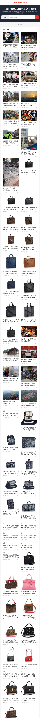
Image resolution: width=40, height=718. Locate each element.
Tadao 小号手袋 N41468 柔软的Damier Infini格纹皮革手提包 (11, 341)
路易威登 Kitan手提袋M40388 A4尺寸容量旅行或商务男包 (29, 228)
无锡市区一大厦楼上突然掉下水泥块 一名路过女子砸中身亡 (10, 189)
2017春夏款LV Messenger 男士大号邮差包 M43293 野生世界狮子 (29, 493)
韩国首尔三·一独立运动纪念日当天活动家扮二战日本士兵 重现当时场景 (28, 123)
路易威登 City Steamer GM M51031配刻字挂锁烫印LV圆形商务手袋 (29, 568)
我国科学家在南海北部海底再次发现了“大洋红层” (28, 84)
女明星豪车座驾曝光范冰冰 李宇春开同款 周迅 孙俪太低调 (11, 46)
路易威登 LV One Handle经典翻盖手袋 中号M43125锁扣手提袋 (11, 711)
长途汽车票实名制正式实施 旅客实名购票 (28, 360)
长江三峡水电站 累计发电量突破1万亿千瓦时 (28, 104)
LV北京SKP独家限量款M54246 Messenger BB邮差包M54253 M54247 (28, 429)
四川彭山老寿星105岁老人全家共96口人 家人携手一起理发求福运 (29, 384)
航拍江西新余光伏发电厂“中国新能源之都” (10, 402)
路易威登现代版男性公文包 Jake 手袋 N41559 (28, 248)
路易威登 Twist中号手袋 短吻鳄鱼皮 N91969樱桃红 (11, 687)
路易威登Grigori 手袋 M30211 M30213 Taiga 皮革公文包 (11, 272)
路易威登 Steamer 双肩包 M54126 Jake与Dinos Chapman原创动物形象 (11, 449)
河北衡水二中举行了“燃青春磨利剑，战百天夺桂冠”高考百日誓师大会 (10, 414)
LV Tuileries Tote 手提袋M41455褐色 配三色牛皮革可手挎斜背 (11, 641)
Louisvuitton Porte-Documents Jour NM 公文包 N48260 (29, 209)
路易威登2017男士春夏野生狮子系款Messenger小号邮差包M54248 (10, 492)
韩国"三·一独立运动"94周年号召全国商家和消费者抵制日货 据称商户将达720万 (11, 86)
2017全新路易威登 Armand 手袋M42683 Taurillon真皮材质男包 (29, 272)
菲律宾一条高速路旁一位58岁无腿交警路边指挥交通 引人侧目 (29, 64)
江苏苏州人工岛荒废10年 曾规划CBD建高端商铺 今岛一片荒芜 (28, 405)
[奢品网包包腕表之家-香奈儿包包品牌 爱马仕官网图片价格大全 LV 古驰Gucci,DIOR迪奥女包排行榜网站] (20, 2)
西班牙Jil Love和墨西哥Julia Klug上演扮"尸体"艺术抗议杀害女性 (11, 556)
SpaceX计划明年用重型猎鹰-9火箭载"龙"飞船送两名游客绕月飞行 (11, 527)
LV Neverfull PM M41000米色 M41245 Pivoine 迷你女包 (11, 592)
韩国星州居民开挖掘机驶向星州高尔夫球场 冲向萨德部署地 (10, 142)
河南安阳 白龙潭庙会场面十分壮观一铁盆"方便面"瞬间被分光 (11, 536)
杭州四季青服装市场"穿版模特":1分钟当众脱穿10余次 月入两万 (28, 527)
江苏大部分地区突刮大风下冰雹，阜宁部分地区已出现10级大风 (28, 153)
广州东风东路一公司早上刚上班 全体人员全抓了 (28, 546)
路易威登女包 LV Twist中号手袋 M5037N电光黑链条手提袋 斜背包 (10, 665)
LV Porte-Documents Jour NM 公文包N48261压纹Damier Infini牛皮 (11, 208)
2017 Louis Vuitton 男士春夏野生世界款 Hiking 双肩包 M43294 (11, 513)
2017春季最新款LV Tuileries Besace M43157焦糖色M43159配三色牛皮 (29, 617)
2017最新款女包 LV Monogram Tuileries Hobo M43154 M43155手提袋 (11, 617)
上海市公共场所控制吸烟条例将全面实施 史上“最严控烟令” (11, 379)
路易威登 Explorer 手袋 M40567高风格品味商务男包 (11, 321)
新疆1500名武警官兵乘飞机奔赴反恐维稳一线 (10, 546)
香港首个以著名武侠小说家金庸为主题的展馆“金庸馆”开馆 (10, 65)
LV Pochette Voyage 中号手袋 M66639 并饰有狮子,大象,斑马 (29, 453)
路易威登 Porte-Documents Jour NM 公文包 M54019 (11, 228)
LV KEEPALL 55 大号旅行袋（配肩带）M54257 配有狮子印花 (28, 517)
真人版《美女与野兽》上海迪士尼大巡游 (28, 340)
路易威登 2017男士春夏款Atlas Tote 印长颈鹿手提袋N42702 (11, 247)
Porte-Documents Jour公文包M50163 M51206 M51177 (28, 172)
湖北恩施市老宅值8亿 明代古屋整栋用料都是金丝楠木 (11, 360)
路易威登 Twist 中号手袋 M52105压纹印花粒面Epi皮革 (28, 687)
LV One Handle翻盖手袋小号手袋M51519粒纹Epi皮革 (29, 711)
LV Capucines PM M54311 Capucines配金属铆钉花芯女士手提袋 (29, 641)
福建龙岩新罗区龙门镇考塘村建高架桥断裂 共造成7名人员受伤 (29, 47)
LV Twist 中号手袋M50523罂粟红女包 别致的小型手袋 (29, 665)
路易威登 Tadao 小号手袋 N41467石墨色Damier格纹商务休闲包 (29, 321)
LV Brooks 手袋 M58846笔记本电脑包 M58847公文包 (11, 292)
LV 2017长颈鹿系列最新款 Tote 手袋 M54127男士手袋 (29, 473)
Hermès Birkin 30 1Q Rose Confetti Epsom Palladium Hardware (29, 592)
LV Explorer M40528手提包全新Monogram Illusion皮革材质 (28, 296)
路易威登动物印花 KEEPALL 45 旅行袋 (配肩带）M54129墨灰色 (11, 472)
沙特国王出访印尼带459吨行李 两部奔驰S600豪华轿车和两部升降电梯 (11, 122)
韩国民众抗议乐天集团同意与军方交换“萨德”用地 (28, 536)
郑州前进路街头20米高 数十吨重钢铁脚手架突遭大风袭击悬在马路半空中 (11, 104)
